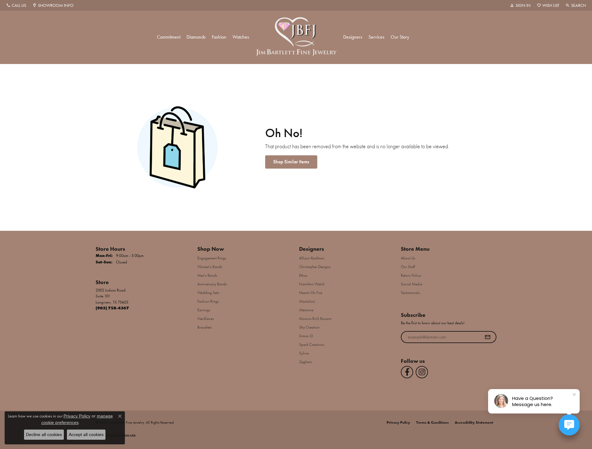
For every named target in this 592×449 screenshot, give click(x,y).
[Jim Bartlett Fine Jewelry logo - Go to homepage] (296, 37)
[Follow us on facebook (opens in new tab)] (407, 372)
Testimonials (410, 292)
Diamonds (196, 37)
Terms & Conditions (432, 422)
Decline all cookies (44, 434)
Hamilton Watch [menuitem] (312, 284)
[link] (16, 5)
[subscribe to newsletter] (487, 337)
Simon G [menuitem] (306, 335)
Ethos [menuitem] (303, 275)
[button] (520, 5)
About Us (408, 258)
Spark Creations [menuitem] (311, 344)
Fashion (219, 37)
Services (376, 37)
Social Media (411, 284)
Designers (352, 37)
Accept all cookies (86, 434)
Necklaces (205, 318)
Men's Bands (207, 275)
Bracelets (204, 327)
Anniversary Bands (212, 284)
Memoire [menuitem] (306, 310)
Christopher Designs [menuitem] (315, 266)
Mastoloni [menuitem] (307, 301)
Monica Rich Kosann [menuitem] (315, 318)
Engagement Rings (211, 258)
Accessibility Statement (474, 422)
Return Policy (411, 275)
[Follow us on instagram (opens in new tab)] (422, 372)
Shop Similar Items (291, 161)
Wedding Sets (208, 292)
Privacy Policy (398, 422)
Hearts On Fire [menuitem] (310, 292)
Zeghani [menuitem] (305, 361)
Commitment (168, 37)
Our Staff (408, 266)
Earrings (203, 310)
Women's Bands (209, 266)
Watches (240, 37)
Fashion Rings (208, 301)
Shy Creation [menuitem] (309, 327)
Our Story (400, 37)
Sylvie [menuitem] (304, 353)
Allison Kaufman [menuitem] (311, 258)
